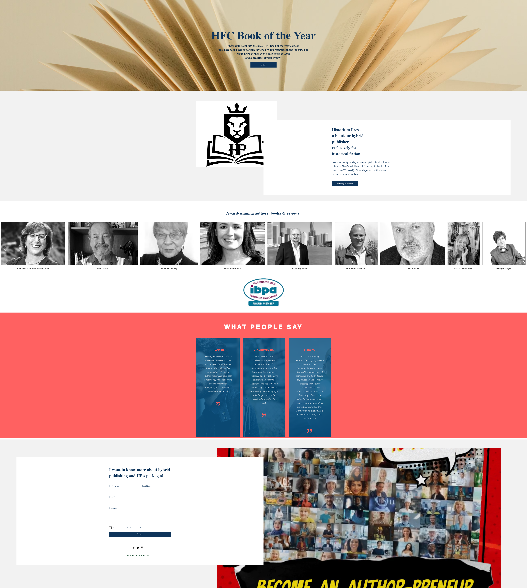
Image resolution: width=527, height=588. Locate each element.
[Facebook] (133, 548)
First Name (114, 486)
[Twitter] (138, 548)
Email (111, 497)
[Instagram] (142, 548)
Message (113, 508)
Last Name (147, 486)
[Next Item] (522, 249)
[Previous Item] (4, 249)
